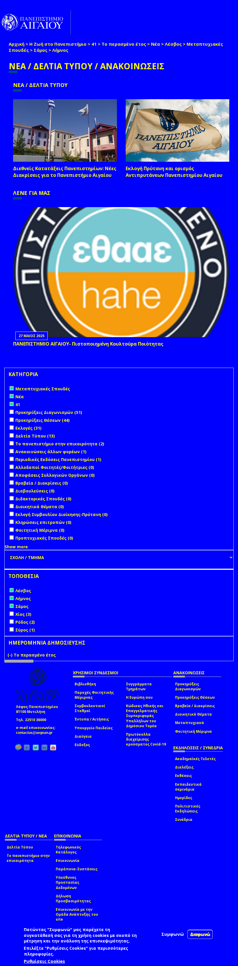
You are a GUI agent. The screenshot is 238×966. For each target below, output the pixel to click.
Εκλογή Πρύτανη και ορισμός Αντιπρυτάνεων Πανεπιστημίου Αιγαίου (174, 171)
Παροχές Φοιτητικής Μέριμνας (94, 695)
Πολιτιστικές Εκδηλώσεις (187, 809)
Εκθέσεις (183, 775)
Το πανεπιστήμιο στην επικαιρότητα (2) (59, 443)
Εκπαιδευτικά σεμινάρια (188, 787)
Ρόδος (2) (25, 622)
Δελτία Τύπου (20, 847)
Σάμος (40, 50)
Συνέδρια (183, 819)
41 (94, 44)
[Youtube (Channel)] (53, 747)
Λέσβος (173, 44)
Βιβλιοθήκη (85, 684)
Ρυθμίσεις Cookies (44, 961)
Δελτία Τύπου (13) (35, 436)
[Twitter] (36, 747)
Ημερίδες (183, 797)
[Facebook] (27, 747)
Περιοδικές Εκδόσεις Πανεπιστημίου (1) (58, 459)
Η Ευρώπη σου (139, 697)
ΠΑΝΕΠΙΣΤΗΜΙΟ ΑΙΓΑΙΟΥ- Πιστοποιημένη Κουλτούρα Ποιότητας (88, 344)
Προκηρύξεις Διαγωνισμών (188, 686)
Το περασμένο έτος (124, 44)
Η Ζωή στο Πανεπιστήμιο (57, 44)
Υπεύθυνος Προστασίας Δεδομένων (67, 882)
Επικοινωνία (68, 860)
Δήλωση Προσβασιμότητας (73, 898)
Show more (16, 546)
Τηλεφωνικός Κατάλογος (68, 850)
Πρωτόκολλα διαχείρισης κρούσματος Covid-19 (146, 739)
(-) (11, 655)
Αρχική (16, 44)
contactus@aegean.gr (36, 733)
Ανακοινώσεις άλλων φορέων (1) (50, 451)
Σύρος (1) (25, 630)
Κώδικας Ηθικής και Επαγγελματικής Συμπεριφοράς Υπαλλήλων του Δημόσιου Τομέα (144, 715)
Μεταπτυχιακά (189, 722)
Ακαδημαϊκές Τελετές (195, 758)
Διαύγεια (83, 736)
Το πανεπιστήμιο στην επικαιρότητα (28, 858)
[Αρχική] (35, 22)
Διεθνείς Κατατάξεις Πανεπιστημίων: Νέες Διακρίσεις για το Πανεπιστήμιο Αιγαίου (64, 171)
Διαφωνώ (200, 934)
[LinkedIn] (44, 747)
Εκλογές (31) (28, 428)
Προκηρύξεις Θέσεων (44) (42, 420)
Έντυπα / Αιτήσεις (92, 719)
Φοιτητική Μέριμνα (193, 731)
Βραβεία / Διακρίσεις (195, 705)
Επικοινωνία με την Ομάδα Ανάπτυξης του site (77, 914)
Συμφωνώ (172, 934)
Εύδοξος (82, 744)
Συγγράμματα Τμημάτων (139, 686)
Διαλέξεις (184, 767)
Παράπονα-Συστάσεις (77, 869)
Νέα (155, 44)
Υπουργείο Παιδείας (94, 727)
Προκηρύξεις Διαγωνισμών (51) (48, 412)
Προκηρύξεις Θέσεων (195, 697)
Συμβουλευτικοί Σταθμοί (90, 708)
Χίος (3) (23, 614)
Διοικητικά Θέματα (193, 714)
